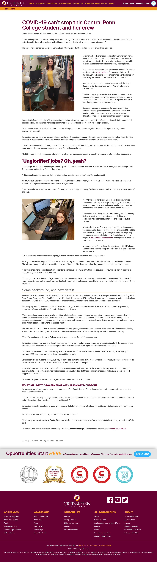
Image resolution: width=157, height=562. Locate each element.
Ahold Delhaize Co (103, 72)
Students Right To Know (12, 530)
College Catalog (9, 533)
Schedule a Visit (39, 533)
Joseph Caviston (31, 441)
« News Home (9, 9)
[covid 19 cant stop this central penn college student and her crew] (110, 500)
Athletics (67, 517)
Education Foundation (102, 533)
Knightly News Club (118, 429)
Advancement (65, 3)
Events (104, 3)
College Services (70, 520)
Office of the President (132, 530)
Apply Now (129, 3)
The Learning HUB (10, 526)
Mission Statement (131, 526)
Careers (127, 523)
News (111, 3)
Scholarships (38, 530)
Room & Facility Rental (102, 536)
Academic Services (11, 520)
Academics (40, 3)
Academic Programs (11, 517)
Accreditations (129, 520)
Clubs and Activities (71, 523)
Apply (36, 523)
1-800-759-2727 (84, 545)
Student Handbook (71, 530)
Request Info (144, 3)
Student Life (77, 3)
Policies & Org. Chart (131, 533)
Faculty (6, 523)
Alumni (96, 517)
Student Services (92, 3)
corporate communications (102, 238)
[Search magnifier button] (153, 3)
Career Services (100, 520)
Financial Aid (38, 526)
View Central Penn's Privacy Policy (100, 545)
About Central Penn (41, 517)
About (31, 3)
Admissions (52, 3)
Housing (67, 526)
